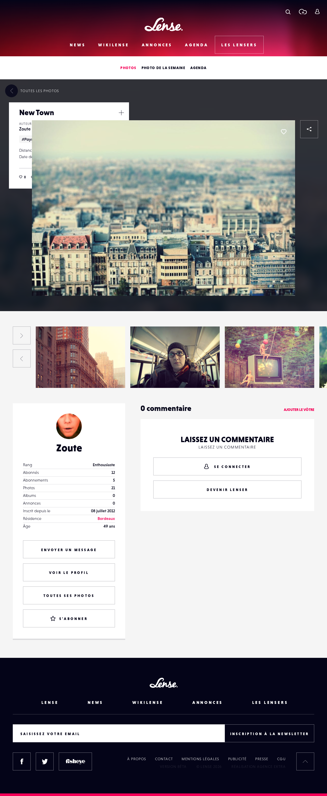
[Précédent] (22, 358)
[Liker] (284, 132)
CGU (281, 759)
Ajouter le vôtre (299, 410)
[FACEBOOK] (22, 761)
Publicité (237, 759)
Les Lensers (239, 44)
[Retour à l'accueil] (164, 24)
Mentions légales (200, 759)
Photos (128, 68)
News (77, 44)
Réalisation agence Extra (258, 767)
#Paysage (31, 139)
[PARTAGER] (309, 129)
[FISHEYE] (75, 761)
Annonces (157, 44)
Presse (261, 759)
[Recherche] (288, 11)
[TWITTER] (45, 761)
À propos (136, 759)
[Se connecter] (317, 11)
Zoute (25, 129)
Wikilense (113, 44)
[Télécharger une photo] (302, 11)
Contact (164, 759)
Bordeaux (106, 518)
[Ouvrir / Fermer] (121, 112)
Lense (50, 702)
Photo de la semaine (163, 68)
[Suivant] (22, 335)
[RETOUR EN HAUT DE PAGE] (305, 761)
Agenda (196, 44)
